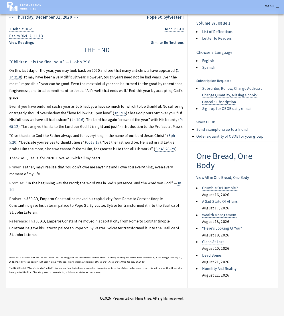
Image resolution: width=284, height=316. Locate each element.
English (208, 60)
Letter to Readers (217, 38)
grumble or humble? (220, 187)
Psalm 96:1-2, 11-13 (26, 35)
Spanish (208, 67)
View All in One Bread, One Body (222, 177)
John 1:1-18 (174, 29)
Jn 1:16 (120, 113)
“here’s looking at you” (222, 228)
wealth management (219, 215)
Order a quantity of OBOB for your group (230, 136)
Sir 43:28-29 (165, 148)
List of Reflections (217, 31)
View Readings (21, 42)
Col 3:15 (93, 142)
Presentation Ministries (30, 7)
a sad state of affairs (220, 201)
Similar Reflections (167, 42)
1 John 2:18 (79, 61)
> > (75, 17)
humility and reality (219, 268)
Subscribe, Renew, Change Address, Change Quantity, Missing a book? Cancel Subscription (232, 95)
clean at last (213, 241)
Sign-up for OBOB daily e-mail (227, 108)
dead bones (212, 255)
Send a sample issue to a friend (222, 129)
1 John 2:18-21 (21, 29)
